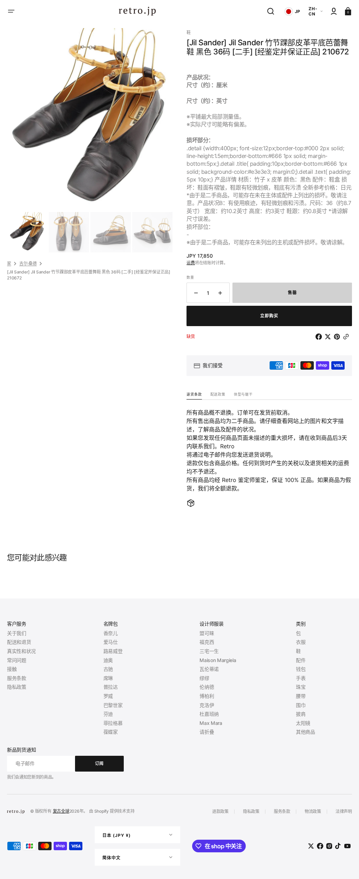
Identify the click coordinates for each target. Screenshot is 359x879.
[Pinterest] (338, 336)
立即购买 (269, 315)
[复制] (347, 336)
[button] (11, 11)
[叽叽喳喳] (329, 336)
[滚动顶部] (344, 864)
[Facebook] (320, 336)
